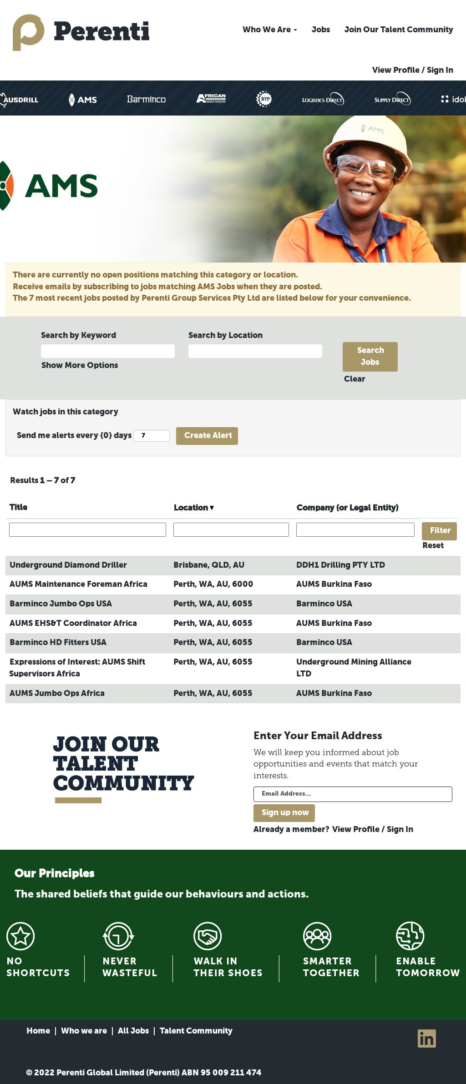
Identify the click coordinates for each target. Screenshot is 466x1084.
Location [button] (192, 508)
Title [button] (18, 508)
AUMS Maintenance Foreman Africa (78, 584)
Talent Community (196, 1031)
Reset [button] (433, 546)
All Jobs (133, 1031)
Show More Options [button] (79, 366)
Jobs (321, 30)
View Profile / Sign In (412, 70)
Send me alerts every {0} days (74, 436)
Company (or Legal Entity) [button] (348, 508)
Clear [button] (354, 379)
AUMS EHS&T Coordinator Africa (73, 624)
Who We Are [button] (268, 30)
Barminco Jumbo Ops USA (61, 604)
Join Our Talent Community (398, 30)
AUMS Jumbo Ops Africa (57, 694)
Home (38, 1031)
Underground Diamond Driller (68, 565)
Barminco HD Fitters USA (58, 643)
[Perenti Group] (81, 32)
